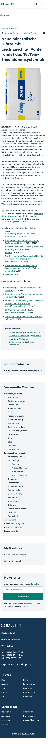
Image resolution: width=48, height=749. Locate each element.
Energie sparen (30, 684)
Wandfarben (13, 483)
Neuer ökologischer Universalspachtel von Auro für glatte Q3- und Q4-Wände (24, 249)
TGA (3, 688)
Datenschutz (29, 716)
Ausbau (4, 684)
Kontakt (5, 724)
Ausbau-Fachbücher (13, 527)
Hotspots (27, 680)
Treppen (11, 438)
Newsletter (6, 712)
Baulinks (4, 28)
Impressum (28, 712)
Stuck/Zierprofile (19, 475)
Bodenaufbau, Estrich (17, 431)
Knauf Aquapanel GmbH (16, 222)
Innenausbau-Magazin (19, 335)
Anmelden (5, 716)
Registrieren (6, 720)
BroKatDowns (29, 692)
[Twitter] (18, 664)
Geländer (12, 445)
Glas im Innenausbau (17, 508)
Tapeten (15, 464)
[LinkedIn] (27, 664)
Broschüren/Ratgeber (14, 523)
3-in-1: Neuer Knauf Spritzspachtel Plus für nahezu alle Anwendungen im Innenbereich (24, 259)
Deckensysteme (15, 494)
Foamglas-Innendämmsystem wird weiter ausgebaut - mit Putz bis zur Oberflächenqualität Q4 (24, 303)
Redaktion (15, 28)
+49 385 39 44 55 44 (14, 652)
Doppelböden (14, 434)
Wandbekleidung (19, 468)
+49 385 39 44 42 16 (14, 655)
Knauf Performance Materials (22, 370)
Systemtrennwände (16, 401)
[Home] (23, 627)
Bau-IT (4, 696)
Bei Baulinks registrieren (15, 554)
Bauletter (35, 584)
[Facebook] (23, 664)
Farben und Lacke (16, 416)
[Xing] (31, 664)
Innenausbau (15, 342)
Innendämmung (16, 332)
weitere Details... (12, 274)
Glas (10, 442)
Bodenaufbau (14, 497)
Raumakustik (14, 423)
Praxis (4, 692)
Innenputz (33, 332)
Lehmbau (12, 512)
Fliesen (11, 412)
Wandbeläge (13, 405)
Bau (3, 680)
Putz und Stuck (14, 408)
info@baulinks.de (13, 658)
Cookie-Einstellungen (32, 720)
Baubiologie (13, 449)
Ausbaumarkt (10, 520)
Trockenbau (13, 397)
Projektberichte (11, 531)
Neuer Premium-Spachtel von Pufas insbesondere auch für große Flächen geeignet (22, 268)
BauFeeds (27, 696)
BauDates (27, 688)
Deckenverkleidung (16, 427)
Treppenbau (13, 501)
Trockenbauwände (16, 457)
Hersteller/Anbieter (13, 393)
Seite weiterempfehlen (14, 561)
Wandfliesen (17, 471)
